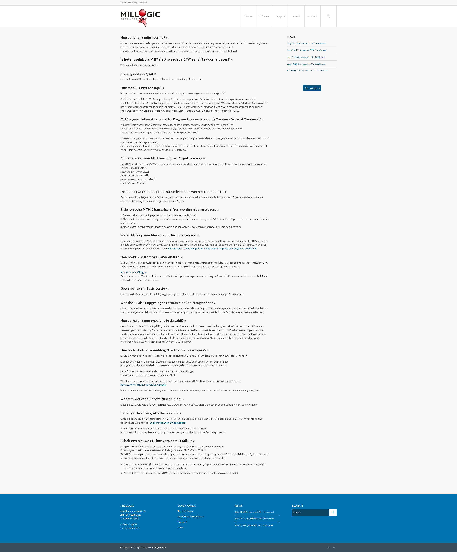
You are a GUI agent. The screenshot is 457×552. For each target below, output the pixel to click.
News (181, 527)
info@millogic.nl (128, 524)
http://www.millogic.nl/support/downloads (143, 384)
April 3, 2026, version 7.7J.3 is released (306, 63)
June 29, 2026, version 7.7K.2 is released (307, 50)
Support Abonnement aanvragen (168, 422)
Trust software (186, 511)
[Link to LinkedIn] (328, 547)
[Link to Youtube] (334, 547)
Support (182, 522)
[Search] (328, 16)
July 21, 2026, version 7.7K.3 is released (306, 43)
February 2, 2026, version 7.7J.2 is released (308, 70)
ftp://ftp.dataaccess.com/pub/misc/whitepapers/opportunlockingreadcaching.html (212, 248)
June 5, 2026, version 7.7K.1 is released (306, 57)
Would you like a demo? (191, 516)
